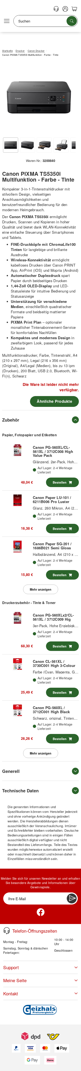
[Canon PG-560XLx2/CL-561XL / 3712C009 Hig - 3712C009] (17, 617)
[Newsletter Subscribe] (72, 898)
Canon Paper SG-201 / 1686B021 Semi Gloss (52, 545)
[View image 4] (61, 145)
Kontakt (10, 993)
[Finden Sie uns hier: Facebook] (40, 912)
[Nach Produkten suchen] (72, 21)
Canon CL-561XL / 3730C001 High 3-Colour (54, 663)
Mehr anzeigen (40, 589)
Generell (11, 771)
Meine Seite (15, 980)
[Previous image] (8, 98)
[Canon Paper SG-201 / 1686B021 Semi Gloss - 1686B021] (17, 546)
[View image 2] (27, 145)
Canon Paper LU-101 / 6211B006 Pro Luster (52, 499)
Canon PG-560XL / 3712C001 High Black (51, 709)
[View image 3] (44, 145)
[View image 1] (10, 145)
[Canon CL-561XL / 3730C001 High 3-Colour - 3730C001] (17, 664)
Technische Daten (20, 790)
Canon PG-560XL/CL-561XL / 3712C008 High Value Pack (53, 451)
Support (11, 967)
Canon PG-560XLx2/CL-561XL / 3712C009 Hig (53, 617)
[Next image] (69, 98)
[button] (39, 97)
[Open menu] (7, 21)
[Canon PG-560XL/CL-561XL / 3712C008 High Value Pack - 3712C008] (17, 450)
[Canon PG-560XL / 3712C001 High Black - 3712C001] (17, 710)
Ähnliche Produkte (54, 401)
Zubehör (10, 420)
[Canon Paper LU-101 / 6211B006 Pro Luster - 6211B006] (17, 500)
